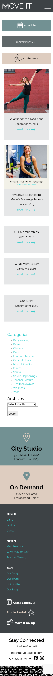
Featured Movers (23, 356)
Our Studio (13, 584)
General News (22, 360)
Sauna (17, 372)
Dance (17, 352)
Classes (18, 348)
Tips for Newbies (23, 383)
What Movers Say (18, 551)
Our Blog (12, 589)
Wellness (19, 387)
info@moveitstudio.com (27, 653)
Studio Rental (16, 612)
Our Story (12, 573)
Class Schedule (24, 603)
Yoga (16, 391)
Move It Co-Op (22, 364)
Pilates (17, 368)
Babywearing (21, 340)
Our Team (13, 578)
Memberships (15, 546)
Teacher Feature (23, 380)
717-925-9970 (17, 658)
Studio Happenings (25, 376)
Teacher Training (16, 557)
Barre (16, 344)
